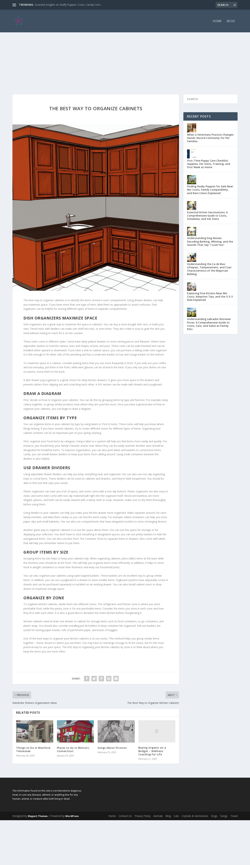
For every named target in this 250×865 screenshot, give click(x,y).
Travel (234, 816)
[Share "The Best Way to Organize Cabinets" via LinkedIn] (108, 678)
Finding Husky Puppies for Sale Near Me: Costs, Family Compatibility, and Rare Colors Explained (210, 190)
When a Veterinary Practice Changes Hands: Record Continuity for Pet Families (210, 138)
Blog (231, 21)
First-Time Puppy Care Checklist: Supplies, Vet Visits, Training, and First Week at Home (208, 164)
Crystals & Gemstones (195, 816)
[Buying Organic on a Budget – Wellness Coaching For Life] (157, 731)
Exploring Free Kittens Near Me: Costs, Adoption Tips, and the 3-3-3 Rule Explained (210, 297)
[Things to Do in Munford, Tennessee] (34, 731)
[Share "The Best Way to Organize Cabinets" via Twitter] (94, 678)
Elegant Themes (38, 816)
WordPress (72, 816)
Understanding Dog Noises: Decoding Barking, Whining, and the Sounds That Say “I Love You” (210, 241)
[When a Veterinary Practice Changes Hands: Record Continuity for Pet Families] (191, 128)
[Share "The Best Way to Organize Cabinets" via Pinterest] (101, 678)
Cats (176, 816)
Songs (223, 816)
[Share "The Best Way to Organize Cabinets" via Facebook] (86, 678)
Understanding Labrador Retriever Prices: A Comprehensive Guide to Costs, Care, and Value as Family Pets (209, 324)
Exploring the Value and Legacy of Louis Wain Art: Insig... (68, 4)
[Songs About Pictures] (116, 731)
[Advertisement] (125, 59)
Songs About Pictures (112, 747)
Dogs (214, 816)
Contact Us (125, 816)
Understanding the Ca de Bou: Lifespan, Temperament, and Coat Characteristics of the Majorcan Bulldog (209, 269)
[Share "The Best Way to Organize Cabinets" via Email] (116, 678)
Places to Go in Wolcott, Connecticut (73, 749)
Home (217, 21)
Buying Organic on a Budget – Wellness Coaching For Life (152, 751)
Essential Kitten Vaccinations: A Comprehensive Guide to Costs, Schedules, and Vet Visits (207, 216)
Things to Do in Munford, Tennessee (33, 749)
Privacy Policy (143, 816)
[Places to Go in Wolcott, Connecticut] (75, 731)
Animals (158, 816)
